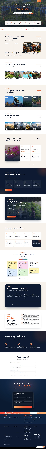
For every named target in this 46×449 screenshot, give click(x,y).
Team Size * (15, 399)
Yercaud (25, 433)
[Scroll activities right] (40, 38)
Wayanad (27, 433)
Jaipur (29, 436)
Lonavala (26, 432)
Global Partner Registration (36, 432)
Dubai (24, 439)
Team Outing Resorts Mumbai (37, 436)
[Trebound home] (7, 1)
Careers (34, 430)
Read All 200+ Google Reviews (23, 278)
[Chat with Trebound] (44, 447)
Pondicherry (26, 436)
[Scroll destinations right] (40, 92)
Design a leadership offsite (11, 216)
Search (30, 13)
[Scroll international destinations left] (39, 117)
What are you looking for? (17, 402)
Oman (30, 439)
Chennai (30, 428)
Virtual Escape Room (6, 430)
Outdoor (19, 15)
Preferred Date (25, 399)
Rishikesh (30, 433)
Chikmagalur (29, 432)
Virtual (21, 15)
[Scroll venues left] (39, 66)
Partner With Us (35, 431)
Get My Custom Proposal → (23, 406)
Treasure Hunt (25, 15)
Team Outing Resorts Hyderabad (37, 438)
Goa (24, 436)
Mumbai (24, 429)
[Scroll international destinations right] (40, 117)
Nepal (28, 439)
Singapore (27, 439)
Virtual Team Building (16, 430)
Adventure (29, 15)
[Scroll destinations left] (39, 92)
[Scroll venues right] (40, 66)
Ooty (31, 432)
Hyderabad (27, 428)
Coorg (24, 432)
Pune (26, 429)
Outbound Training (16, 431)
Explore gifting (38, 138)
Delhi (28, 429)
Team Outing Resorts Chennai (37, 437)
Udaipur (31, 436)
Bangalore (25, 428)
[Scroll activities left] (39, 38)
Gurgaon (30, 429)
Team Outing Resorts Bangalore (37, 435)
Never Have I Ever (5, 431)
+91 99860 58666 (39, 413)
